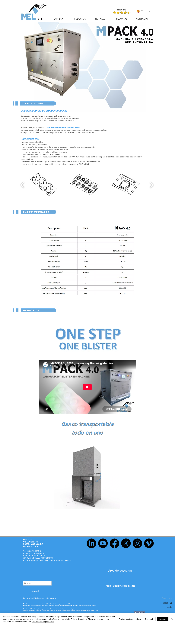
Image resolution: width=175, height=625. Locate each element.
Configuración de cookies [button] (130, 619)
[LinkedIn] (91, 543)
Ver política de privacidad (43, 621)
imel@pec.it (39, 553)
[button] (58, 19)
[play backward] (22, 184)
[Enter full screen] (116, 505)
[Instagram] (137, 543)
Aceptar (162, 619)
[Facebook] (114, 543)
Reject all (149, 619)
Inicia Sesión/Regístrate (120, 585)
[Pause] (58, 505)
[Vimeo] (149, 543)
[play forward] (151, 184)
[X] (126, 543)
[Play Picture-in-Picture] (111, 505)
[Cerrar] (171, 619)
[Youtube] (103, 543)
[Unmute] (62, 505)
